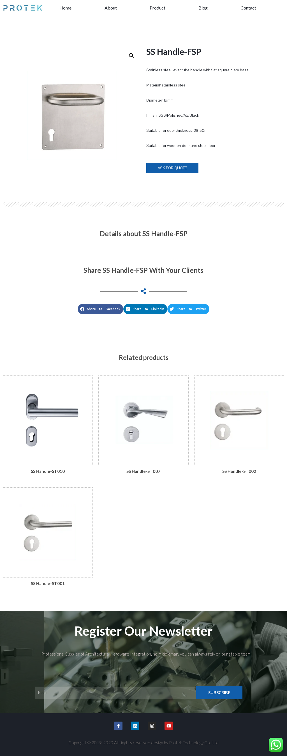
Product (157, 7)
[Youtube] (169, 726)
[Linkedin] (135, 726)
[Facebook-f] (118, 726)
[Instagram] (152, 726)
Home (65, 7)
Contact (248, 7)
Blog (203, 7)
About (111, 7)
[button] (172, 168)
